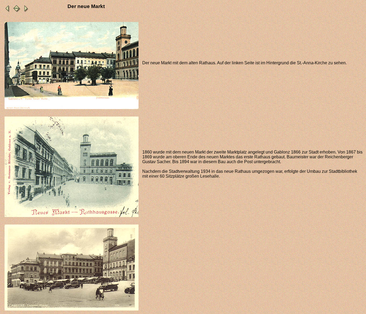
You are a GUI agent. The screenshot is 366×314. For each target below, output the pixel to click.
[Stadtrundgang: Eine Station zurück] (6, 11)
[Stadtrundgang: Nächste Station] (27, 11)
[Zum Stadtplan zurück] (16, 11)
